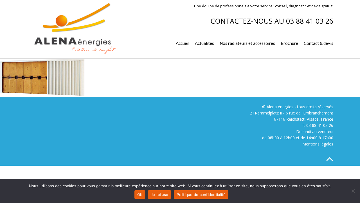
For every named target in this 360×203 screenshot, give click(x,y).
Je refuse (159, 194)
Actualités (204, 43)
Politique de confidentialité (201, 194)
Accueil (182, 43)
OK (140, 194)
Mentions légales (317, 144)
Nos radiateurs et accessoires (247, 43)
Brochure (289, 43)
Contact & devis (318, 43)
